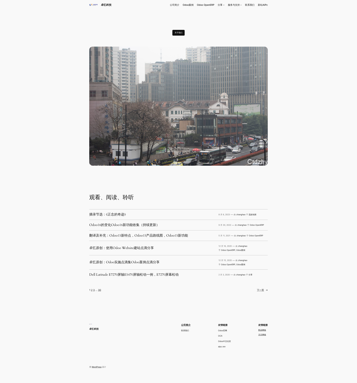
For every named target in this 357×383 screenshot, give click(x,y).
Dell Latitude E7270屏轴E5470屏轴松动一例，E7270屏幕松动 (134, 275)
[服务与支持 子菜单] (241, 5)
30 (99, 290)
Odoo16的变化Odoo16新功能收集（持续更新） (124, 225)
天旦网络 (262, 334)
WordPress (97, 367)
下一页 (262, 290)
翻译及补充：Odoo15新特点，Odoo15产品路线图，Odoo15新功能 (138, 235)
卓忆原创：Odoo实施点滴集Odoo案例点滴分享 (124, 262)
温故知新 (252, 214)
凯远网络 (262, 330)
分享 (250, 274)
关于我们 (178, 32)
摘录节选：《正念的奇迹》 (107, 214)
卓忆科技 (106, 4)
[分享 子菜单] (224, 5)
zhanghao (240, 214)
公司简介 (186, 325)
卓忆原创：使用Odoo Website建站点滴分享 (121, 248)
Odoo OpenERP (257, 225)
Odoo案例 (240, 250)
